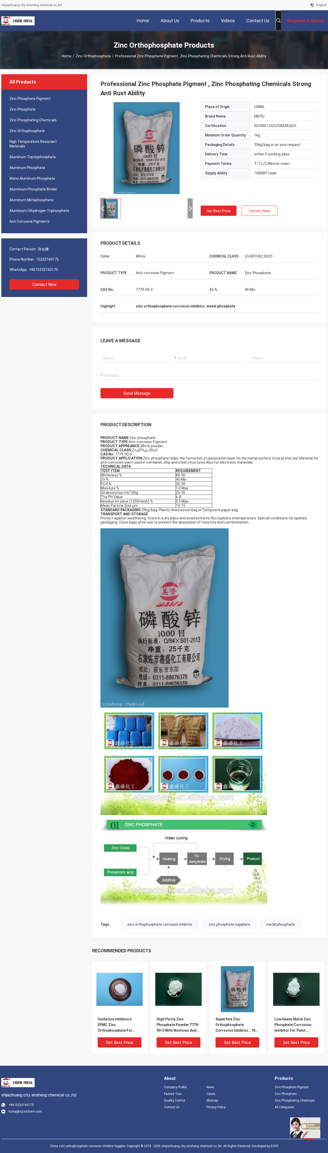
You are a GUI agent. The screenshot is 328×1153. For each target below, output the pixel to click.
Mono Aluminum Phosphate (32, 178)
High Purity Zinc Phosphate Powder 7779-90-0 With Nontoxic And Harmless (178, 1025)
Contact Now (44, 284)
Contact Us (172, 1107)
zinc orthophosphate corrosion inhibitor (159, 924)
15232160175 (47, 259)
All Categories (284, 1107)
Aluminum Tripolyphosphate (32, 157)
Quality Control (174, 1100)
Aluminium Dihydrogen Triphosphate (39, 211)
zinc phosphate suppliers (229, 924)
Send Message (137, 393)
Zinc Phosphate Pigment (29, 99)
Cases (211, 1094)
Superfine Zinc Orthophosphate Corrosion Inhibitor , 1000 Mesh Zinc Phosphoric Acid (237, 1025)
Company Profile (175, 1087)
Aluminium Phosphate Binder (33, 189)
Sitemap (212, 1100)
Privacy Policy (216, 1107)
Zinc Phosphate (22, 109)
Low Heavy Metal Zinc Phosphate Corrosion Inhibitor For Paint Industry (292, 1025)
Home (66, 56)
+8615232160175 (43, 270)
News (210, 1087)
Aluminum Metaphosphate (31, 200)
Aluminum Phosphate (27, 168)
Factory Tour (173, 1094)
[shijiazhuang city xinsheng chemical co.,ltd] (18, 20)
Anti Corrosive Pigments (29, 221)
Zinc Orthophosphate (93, 56)
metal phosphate (280, 924)
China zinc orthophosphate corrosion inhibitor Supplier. (88, 1146)
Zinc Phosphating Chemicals (33, 120)
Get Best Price (219, 211)
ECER (274, 1146)
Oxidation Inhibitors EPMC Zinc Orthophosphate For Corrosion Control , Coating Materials (115, 1025)
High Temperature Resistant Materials (33, 144)
